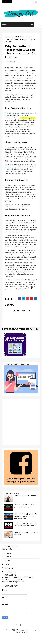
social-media (9, 568)
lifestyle (7, 564)
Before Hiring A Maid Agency (25, 496)
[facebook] (16, 625)
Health (7, 560)
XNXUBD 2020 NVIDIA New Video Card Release (25, 506)
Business (7, 556)
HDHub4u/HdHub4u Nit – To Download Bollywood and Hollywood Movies (25, 516)
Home (7, 37)
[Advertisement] (21, 422)
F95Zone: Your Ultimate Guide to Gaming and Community (26, 524)
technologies (10, 572)
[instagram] (35, 2)
